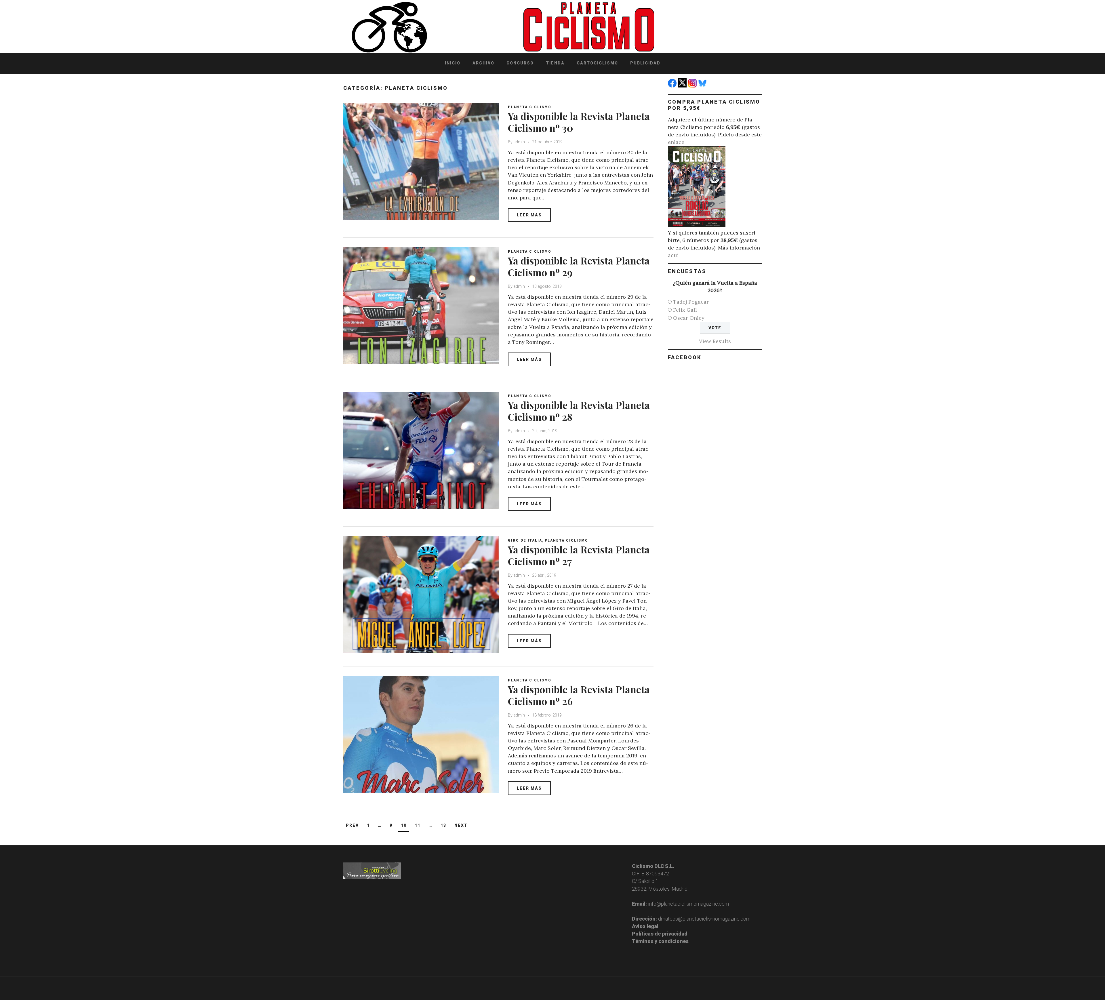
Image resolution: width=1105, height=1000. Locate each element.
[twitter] (683, 85)
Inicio (452, 63)
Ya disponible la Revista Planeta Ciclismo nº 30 (579, 121)
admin (519, 142)
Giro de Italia (525, 540)
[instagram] (693, 85)
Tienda (555, 63)
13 (443, 825)
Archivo (483, 63)
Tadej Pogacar (691, 301)
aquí (673, 255)
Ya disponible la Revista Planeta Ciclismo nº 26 (579, 695)
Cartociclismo (597, 63)
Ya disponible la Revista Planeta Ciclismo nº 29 (579, 266)
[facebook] (673, 85)
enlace (676, 142)
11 (417, 825)
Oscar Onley (688, 318)
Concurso (520, 63)
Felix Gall (685, 309)
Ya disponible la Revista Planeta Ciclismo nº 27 (579, 555)
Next (461, 825)
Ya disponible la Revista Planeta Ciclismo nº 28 (579, 410)
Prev (352, 825)
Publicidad (645, 63)
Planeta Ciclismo (529, 107)
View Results (715, 341)
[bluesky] (703, 85)
